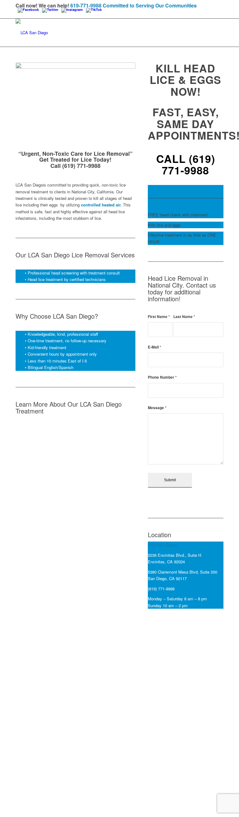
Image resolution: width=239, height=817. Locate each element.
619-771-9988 (85, 5)
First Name (159, 316)
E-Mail (154, 347)
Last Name (184, 316)
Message (157, 407)
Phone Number (162, 377)
